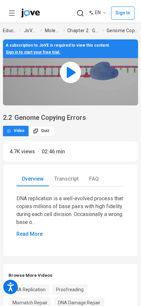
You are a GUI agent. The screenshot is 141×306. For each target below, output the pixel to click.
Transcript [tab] (66, 179)
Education (10, 30)
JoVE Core (31, 30)
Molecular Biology (53, 30)
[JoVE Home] (30, 13)
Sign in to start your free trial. (33, 52)
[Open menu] (12, 13)
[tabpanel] (70, 216)
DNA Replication (29, 289)
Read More (29, 234)
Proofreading (70, 289)
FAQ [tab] (94, 179)
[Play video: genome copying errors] (70, 72)
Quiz (45, 130)
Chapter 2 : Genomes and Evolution (83, 30)
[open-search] (80, 13)
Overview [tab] (33, 179)
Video (19, 130)
